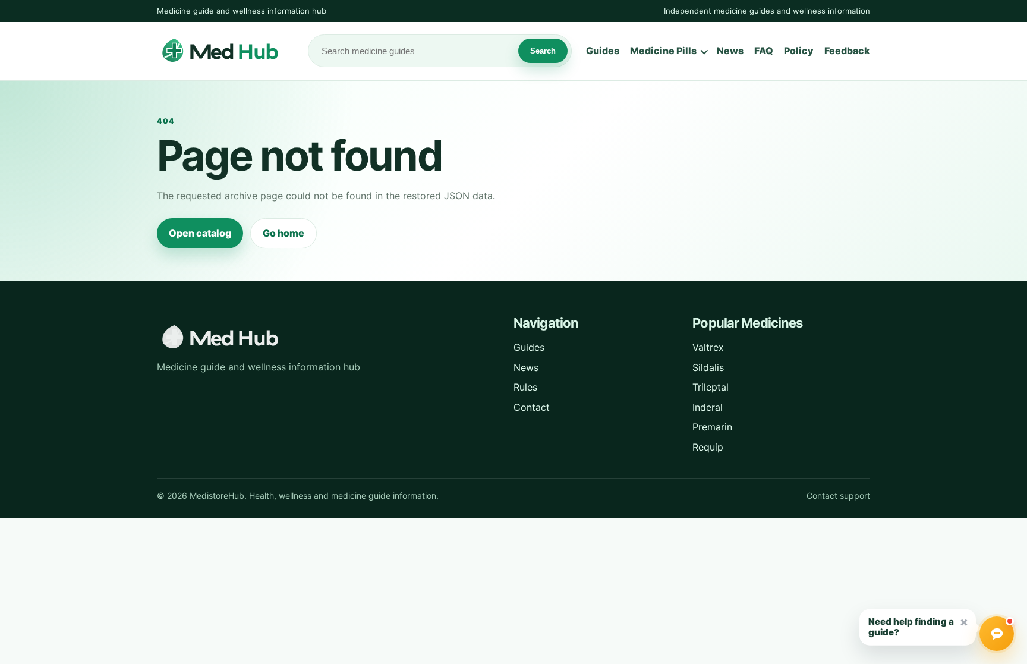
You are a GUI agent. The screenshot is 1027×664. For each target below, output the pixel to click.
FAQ (763, 50)
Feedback (847, 50)
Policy (799, 50)
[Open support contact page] (996, 633)
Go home (283, 233)
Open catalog (200, 233)
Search (543, 50)
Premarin (712, 427)
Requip (707, 447)
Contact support (838, 495)
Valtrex (708, 347)
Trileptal (710, 387)
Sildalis (708, 367)
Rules (525, 387)
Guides (602, 50)
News (730, 50)
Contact (532, 407)
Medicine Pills (663, 50)
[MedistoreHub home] (225, 51)
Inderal (707, 407)
